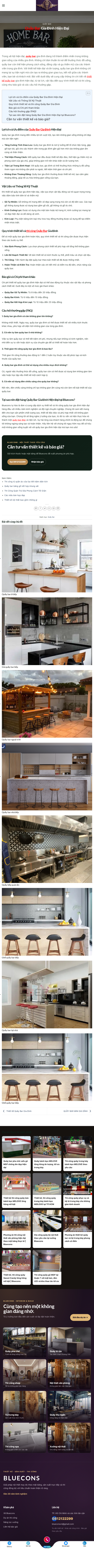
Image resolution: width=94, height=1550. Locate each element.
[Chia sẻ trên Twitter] (45, 508)
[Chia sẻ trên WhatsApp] (36, 508)
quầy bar (31, 56)
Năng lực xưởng (10, 1522)
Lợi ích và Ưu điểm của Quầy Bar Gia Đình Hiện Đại (36, 97)
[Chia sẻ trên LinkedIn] (58, 508)
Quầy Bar (47, 24)
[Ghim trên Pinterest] (54, 508)
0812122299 (54, 1519)
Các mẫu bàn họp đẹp (14, 495)
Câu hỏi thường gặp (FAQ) (22, 111)
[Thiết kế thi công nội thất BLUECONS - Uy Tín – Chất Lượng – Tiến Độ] (47, 5)
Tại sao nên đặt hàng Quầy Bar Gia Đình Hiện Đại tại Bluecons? (42, 115)
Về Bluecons (9, 1513)
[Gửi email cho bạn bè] (49, 508)
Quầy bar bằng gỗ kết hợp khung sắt (21, 486)
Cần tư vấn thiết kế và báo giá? (28, 119)
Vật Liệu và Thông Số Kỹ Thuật (25, 100)
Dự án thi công (10, 1518)
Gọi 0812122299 (18, 462)
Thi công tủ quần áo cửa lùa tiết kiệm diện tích (26, 481)
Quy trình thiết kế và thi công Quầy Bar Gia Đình (34, 104)
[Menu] (3, 5)
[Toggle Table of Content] (87, 93)
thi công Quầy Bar (36, 231)
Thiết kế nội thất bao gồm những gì (20, 500)
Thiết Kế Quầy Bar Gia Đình (18, 1111)
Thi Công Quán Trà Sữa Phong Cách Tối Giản (25, 490)
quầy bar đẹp (19, 420)
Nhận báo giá (37, 462)
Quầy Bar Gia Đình (40, 129)
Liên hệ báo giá (10, 1526)
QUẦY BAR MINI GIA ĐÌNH (76, 1111)
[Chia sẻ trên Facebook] (40, 508)
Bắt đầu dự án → (80, 1317)
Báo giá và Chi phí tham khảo (24, 107)
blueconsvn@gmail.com (63, 1524)
